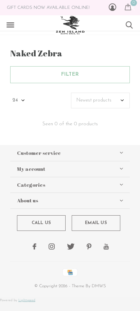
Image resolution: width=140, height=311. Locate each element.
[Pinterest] (89, 246)
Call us (41, 223)
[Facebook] (34, 246)
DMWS (99, 286)
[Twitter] (70, 246)
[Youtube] (106, 246)
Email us (96, 223)
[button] (10, 25)
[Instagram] (52, 246)
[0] (128, 7)
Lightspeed (26, 300)
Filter (70, 74)
